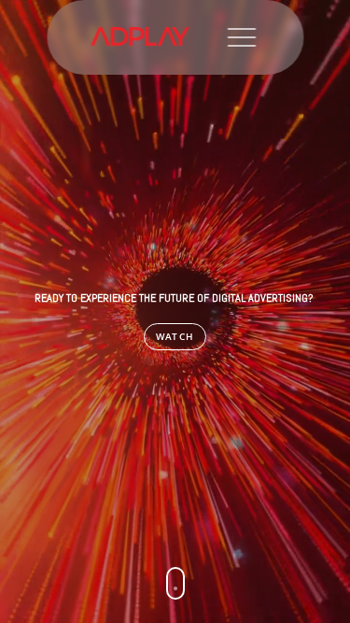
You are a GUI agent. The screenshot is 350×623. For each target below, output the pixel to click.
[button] (175, 583)
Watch (175, 336)
